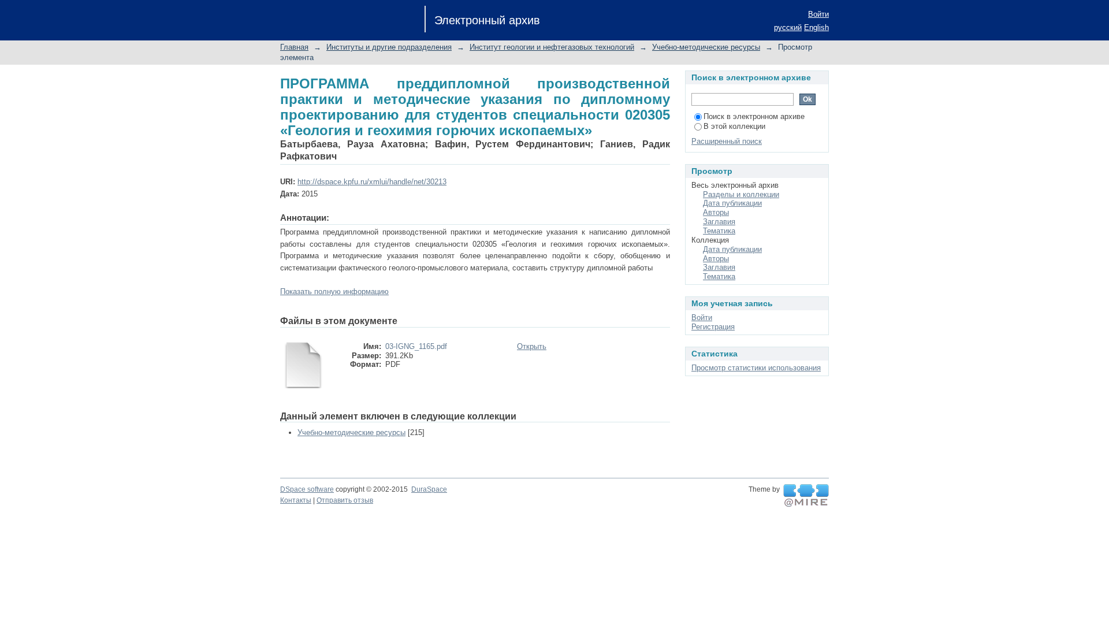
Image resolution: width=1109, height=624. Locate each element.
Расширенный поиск (726, 141)
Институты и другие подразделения (389, 47)
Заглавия (719, 221)
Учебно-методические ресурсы (706, 47)
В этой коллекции (734, 126)
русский (788, 27)
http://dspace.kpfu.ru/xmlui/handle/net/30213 (371, 181)
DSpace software (307, 489)
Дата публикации (732, 203)
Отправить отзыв (345, 500)
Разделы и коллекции (741, 194)
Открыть (531, 346)
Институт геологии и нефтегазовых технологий (552, 47)
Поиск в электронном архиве (754, 116)
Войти (818, 14)
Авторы (716, 212)
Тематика (719, 230)
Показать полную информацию (334, 291)
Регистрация (713, 326)
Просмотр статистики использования (756, 367)
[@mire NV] (806, 496)
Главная (294, 47)
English (816, 27)
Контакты (295, 500)
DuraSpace (429, 489)
